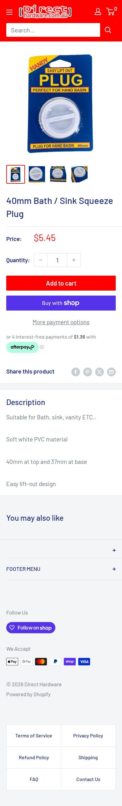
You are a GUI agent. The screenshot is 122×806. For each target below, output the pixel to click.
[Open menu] (9, 12)
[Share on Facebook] (75, 371)
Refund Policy (34, 757)
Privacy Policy (88, 735)
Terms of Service (33, 735)
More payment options (61, 322)
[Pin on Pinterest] (87, 371)
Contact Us (88, 779)
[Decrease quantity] (40, 260)
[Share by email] (111, 371)
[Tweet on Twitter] (99, 371)
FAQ (34, 779)
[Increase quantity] (73, 260)
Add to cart (61, 283)
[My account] (98, 11)
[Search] (108, 30)
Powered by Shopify (28, 694)
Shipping (88, 757)
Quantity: (18, 259)
